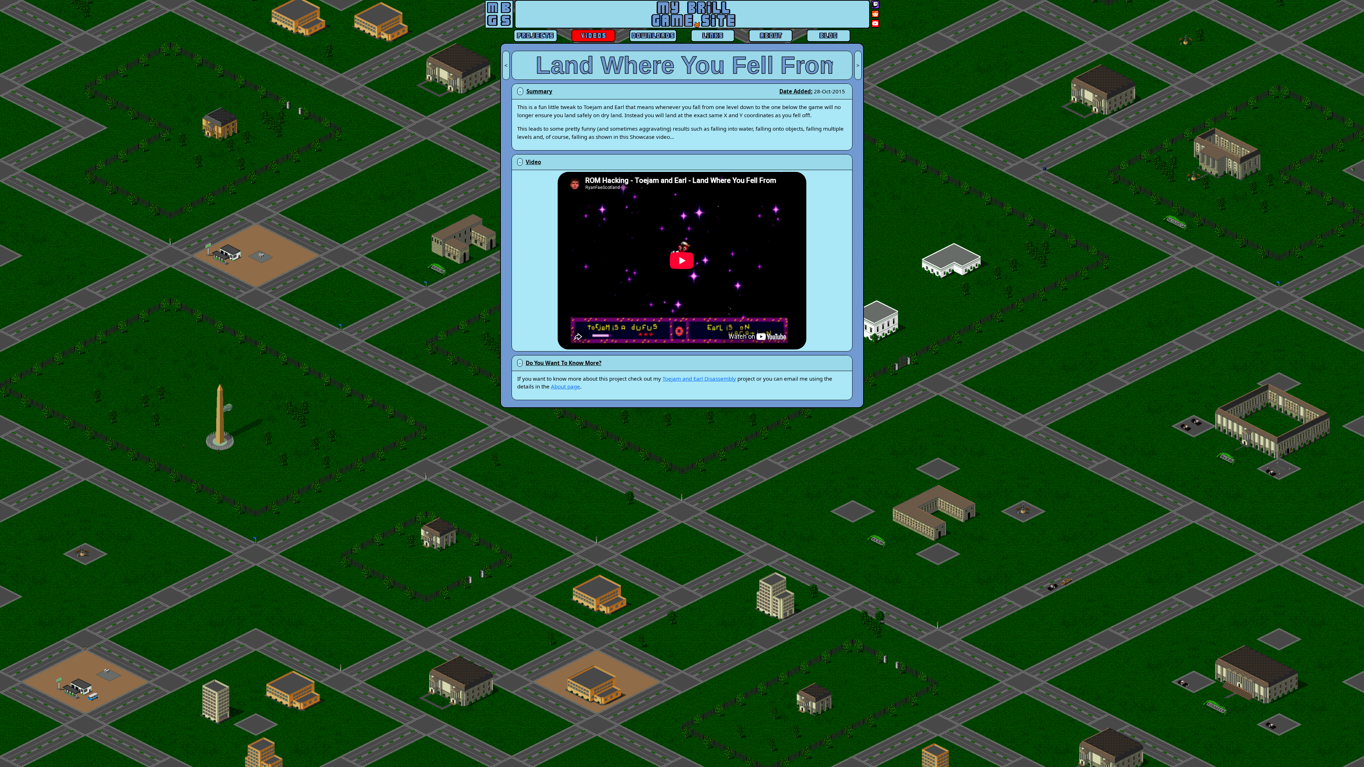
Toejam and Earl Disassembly (699, 378)
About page (565, 386)
